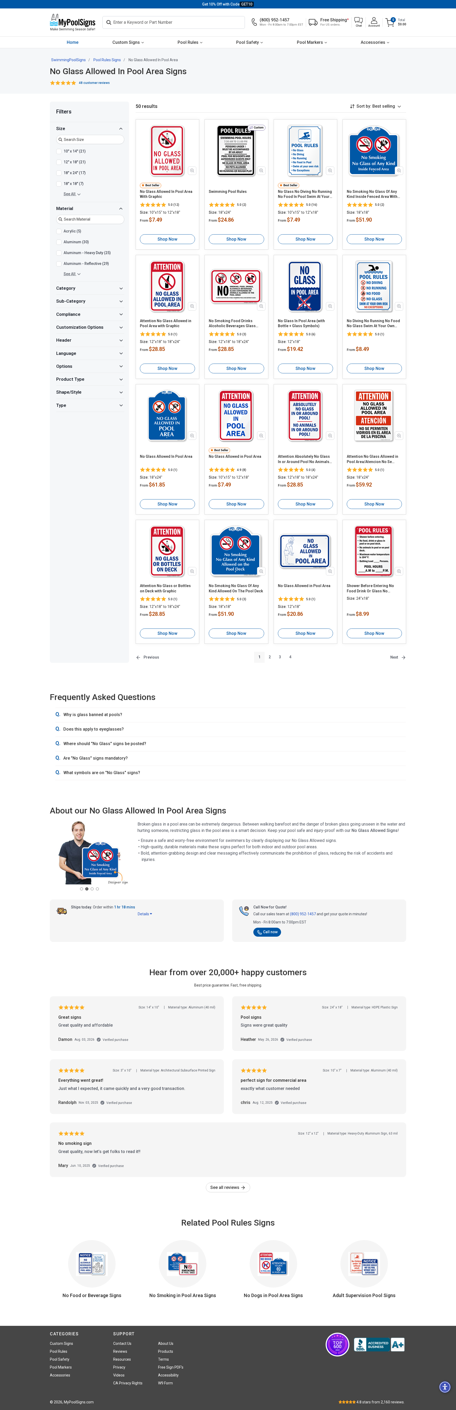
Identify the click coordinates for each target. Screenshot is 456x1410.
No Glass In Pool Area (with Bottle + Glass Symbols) (301, 323)
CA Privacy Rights (127, 1383)
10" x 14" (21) (75, 151)
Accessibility (168, 1375)
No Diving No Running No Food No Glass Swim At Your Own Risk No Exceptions (373, 324)
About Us (165, 1343)
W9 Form (165, 1383)
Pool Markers (310, 42)
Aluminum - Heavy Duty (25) (87, 253)
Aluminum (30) (76, 242)
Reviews (120, 1351)
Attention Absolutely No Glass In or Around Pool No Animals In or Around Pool (304, 459)
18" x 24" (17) (75, 173)
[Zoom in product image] (192, 170)
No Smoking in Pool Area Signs (182, 1295)
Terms (163, 1359)
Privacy (119, 1367)
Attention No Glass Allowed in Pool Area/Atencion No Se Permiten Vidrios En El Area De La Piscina (373, 459)
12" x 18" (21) (75, 162)
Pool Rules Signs (107, 60)
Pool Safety (247, 42)
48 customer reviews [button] (94, 83)
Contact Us (122, 1343)
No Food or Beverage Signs (92, 1295)
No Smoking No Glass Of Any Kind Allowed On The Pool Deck (236, 588)
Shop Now (167, 239)
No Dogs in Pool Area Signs (273, 1295)
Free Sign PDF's (170, 1367)
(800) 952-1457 (303, 914)
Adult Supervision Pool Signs (364, 1295)
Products (165, 1351)
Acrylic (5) (72, 231)
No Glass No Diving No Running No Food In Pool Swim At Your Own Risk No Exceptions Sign (305, 194)
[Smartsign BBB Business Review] (379, 1344)
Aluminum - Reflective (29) (86, 263)
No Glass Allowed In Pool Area (166, 456)
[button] (358, 22)
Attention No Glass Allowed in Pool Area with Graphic (165, 323)
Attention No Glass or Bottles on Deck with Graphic (165, 588)
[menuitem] (72, 42)
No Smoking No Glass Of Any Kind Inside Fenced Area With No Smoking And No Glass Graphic (372, 194)
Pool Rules (188, 42)
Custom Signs (126, 42)
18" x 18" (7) (74, 184)
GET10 (246, 4)
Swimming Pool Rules (228, 191)
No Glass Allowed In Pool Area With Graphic (166, 194)
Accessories (373, 42)
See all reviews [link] (225, 1187)
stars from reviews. (381, 1402)
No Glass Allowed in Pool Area (235, 456)
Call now (270, 932)
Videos (119, 1375)
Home (72, 42)
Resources (122, 1359)
